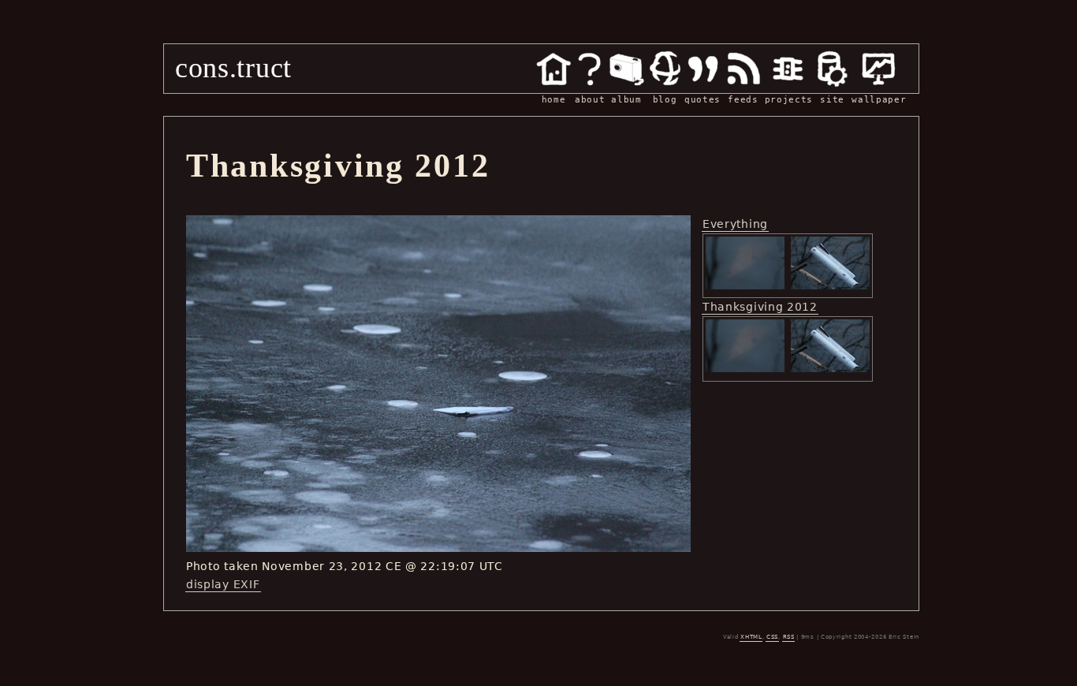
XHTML (751, 637)
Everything (735, 224)
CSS (772, 637)
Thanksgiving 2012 (760, 306)
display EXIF (222, 584)
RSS (789, 637)
